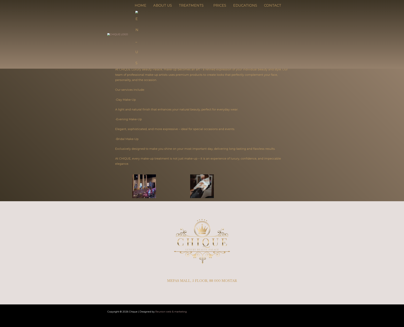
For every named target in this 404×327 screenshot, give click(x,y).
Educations (245, 5)
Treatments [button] (191, 5)
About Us (162, 5)
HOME (140, 5)
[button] (138, 40)
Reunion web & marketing (171, 311)
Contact (272, 5)
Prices (219, 5)
